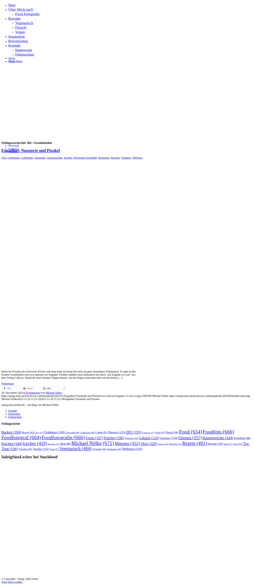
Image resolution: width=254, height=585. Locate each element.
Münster (127, 443)
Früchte (114, 438)
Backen (11, 432)
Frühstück (131, 438)
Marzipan (53, 444)
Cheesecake (72, 433)
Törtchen (25, 449)
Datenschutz (15, 417)
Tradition (126, 157)
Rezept (194, 443)
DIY (133, 432)
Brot (39, 433)
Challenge (54, 432)
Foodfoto (218, 431)
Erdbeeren (148, 433)
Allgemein (14, 157)
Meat (65, 443)
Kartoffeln (242, 438)
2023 (4, 157)
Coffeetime (27, 157)
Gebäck (149, 438)
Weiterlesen (7, 383)
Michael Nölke (54, 392)
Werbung (137, 157)
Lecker (35, 443)
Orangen (163, 444)
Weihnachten (114, 449)
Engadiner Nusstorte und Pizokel (30, 150)
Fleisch (172, 432)
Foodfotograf (21, 437)
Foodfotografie (63, 437)
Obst (148, 443)
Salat (228, 444)
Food (190, 431)
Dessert (116, 432)
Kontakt (12, 410)
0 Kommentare (32, 392)
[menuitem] (130, 5)
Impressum (14, 413)
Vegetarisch (75, 448)
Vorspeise (99, 449)
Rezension (104, 157)
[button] (11, 388)
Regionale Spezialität (85, 157)
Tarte (237, 444)
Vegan (54, 449)
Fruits (94, 438)
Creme (101, 432)
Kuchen (68, 157)
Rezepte (115, 157)
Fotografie (40, 157)
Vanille (41, 449)
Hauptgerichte (54, 157)
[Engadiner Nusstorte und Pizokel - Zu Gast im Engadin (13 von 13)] (70, 365)
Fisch (160, 432)
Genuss (190, 437)
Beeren (28, 432)
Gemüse (169, 438)
